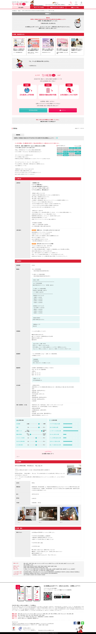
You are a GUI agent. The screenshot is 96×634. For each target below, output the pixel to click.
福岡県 (45, 566)
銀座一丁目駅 (45, 567)
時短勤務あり (77, 571)
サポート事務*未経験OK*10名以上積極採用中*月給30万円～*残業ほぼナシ (33, 50)
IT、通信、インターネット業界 (29, 569)
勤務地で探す (14, 615)
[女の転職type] (14, 624)
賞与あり (38, 573)
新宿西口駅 (32, 567)
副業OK (27, 616)
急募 (35, 573)
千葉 (29, 615)
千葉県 (39, 566)
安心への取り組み (21, 623)
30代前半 (39, 574)
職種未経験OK (51, 571)
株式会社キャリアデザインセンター (23, 624)
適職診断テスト (36, 618)
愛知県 (42, 566)
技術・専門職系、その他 (28, 564)
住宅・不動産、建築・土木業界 (49, 569)
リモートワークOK (21, 616)
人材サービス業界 (39, 569)
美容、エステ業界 (39, 570)
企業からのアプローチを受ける (57, 7)
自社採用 (46, 624)
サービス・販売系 (48, 563)
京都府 (52, 566)
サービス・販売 (33, 613)
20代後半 (28, 574)
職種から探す (14, 613)
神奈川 (21, 615)
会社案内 (40, 624)
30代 (36, 574)
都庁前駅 (40, 567)
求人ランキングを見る (39, 7)
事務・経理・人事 (46, 613)
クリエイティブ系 (70, 563)
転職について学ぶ (75, 7)
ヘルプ (46, 4)
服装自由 (72, 571)
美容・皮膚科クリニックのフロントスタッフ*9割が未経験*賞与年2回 (62, 50)
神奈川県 (32, 566)
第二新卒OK (26, 571)
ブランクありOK (44, 571)
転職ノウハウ (14, 618)
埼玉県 (35, 566)
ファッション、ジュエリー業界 (29, 570)
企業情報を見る (33, 65)
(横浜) (24, 615)
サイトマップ (50, 4)
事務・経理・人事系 (27, 563)
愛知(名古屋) (36, 615)
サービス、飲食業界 (71, 569)
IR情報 (43, 624)
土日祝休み (67, 571)
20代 (24, 574)
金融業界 (58, 569)
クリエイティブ (39, 613)
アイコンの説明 (78, 145)
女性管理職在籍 (58, 571)
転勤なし (30, 571)
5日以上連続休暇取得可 (53, 573)
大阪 (32, 615)
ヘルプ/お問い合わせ (50, 623)
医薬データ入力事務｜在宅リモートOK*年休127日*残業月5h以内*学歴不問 (48, 50)
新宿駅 (25, 567)
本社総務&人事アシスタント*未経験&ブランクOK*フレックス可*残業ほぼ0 (76, 50)
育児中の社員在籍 (44, 573)
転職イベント (24, 618)
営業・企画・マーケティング (23, 613)
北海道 (55, 566)
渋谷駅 (28, 567)
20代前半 (32, 574)
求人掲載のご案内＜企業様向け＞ (59, 4)
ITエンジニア (63, 613)
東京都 (25, 566)
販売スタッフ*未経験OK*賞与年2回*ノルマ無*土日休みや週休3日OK (18, 50)
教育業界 (52, 570)
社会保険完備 (26, 573)
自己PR (19, 618)
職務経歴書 (30, 618)
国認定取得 (51, 616)
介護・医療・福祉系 (62, 563)
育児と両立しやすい (37, 571)
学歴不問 (63, 571)
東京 (19, 615)
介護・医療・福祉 (70, 613)
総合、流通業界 (47, 570)
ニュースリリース (43, 623)
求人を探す (21, 7)
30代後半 (43, 574)
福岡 (40, 615)
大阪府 (28, 566)
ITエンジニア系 (55, 563)
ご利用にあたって (15, 623)
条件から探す (14, 616)
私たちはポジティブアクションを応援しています (46, 630)
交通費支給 (31, 573)
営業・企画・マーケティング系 (38, 563)
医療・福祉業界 (63, 569)
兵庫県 (49, 566)
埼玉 (27, 615)
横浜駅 (36, 567)
